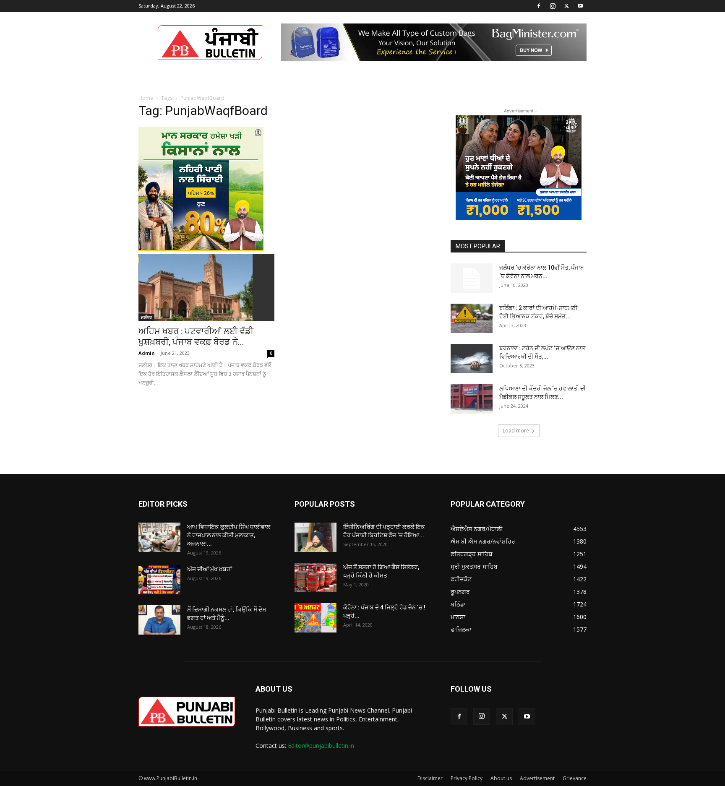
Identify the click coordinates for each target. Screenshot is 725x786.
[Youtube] (580, 6)
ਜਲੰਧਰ (146, 317)
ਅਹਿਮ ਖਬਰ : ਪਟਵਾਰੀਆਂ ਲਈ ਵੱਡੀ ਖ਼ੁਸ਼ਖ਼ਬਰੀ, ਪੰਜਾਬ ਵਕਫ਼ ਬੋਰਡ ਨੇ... (195, 336)
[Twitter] (566, 6)
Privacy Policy (466, 778)
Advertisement (537, 778)
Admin (146, 353)
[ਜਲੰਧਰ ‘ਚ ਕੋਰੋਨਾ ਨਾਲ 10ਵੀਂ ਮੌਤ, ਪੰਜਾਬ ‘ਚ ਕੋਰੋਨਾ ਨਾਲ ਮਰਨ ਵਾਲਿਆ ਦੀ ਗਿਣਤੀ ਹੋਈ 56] (472, 278)
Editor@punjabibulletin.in (321, 746)
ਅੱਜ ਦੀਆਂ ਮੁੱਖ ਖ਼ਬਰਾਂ (209, 569)
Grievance (575, 778)
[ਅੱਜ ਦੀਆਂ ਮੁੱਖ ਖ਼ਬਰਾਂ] (159, 579)
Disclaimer (430, 778)
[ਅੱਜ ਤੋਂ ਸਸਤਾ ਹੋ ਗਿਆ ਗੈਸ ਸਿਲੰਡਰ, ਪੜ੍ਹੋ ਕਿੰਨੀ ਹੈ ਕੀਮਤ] (315, 577)
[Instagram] (552, 6)
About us (501, 778)
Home (145, 98)
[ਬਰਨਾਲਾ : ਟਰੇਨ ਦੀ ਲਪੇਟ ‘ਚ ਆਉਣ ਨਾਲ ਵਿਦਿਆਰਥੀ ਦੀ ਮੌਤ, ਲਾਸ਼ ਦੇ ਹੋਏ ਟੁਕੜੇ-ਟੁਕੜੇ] (472, 358)
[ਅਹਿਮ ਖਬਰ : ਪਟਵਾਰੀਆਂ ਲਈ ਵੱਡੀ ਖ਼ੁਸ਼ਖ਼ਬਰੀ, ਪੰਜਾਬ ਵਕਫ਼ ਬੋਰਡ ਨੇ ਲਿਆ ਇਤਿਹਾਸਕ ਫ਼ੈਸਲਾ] (206, 287)
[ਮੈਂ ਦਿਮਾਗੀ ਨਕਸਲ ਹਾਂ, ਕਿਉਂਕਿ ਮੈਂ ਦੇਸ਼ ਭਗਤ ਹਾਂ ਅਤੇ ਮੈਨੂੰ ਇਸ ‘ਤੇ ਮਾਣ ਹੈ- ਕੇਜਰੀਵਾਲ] (159, 620)
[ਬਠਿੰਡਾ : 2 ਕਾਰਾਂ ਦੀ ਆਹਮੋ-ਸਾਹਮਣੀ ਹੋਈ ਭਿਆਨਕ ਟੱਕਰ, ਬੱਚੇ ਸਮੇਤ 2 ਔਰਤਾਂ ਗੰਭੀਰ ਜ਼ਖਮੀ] (472, 318)
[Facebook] (538, 6)
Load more (516, 430)
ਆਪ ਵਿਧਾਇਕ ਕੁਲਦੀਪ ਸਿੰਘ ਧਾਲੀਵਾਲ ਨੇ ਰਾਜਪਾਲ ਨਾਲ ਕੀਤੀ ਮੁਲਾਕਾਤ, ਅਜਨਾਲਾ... (228, 535)
